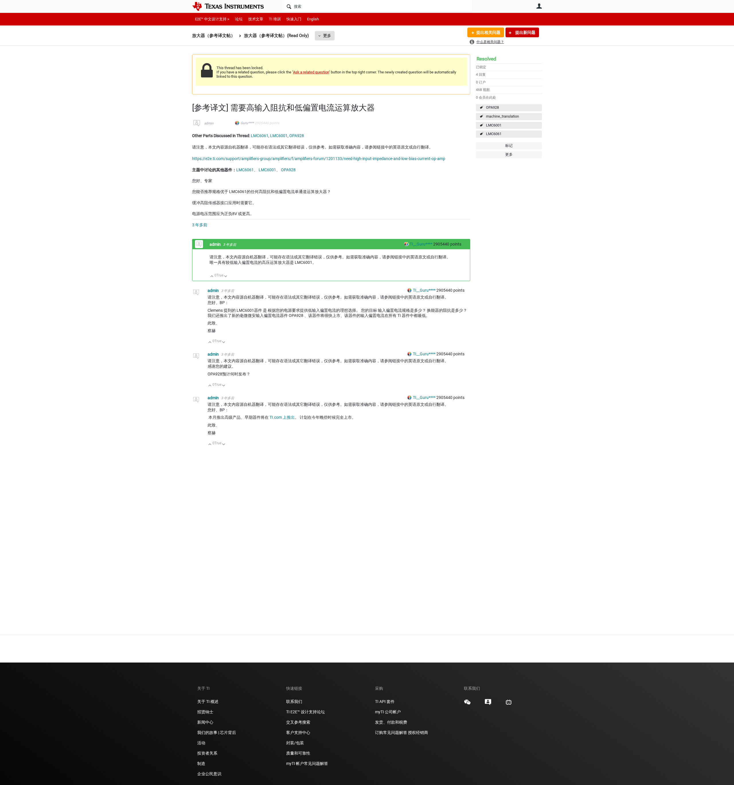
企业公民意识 (209, 774)
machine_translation (502, 116)
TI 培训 (275, 19)
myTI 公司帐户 (388, 712)
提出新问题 (524, 32)
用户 (539, 6)
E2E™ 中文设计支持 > (212, 19)
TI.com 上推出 (282, 417)
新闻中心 (205, 722)
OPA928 (492, 107)
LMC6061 (493, 134)
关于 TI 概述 (207, 701)
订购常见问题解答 (391, 732)
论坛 (239, 19)
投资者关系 (207, 753)
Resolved (486, 59)
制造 (201, 763)
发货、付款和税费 (391, 722)
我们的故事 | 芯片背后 (216, 732)
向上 (212, 276)
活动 (201, 743)
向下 (225, 276)
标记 (509, 145)
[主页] (232, 6)
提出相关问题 (488, 32)
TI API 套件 (385, 701)
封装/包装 (295, 743)
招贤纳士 (205, 712)
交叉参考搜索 (298, 722)
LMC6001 (493, 125)
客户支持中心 (298, 732)
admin (209, 123)
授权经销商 (418, 732)
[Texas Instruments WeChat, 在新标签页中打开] (467, 704)
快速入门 (293, 19)
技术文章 (255, 19)
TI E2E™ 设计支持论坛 (305, 712)
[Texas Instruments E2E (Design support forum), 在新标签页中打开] (488, 704)
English (313, 19)
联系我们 (294, 701)
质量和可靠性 (298, 753)
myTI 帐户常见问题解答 (307, 763)
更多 (327, 35)
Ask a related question (311, 72)
